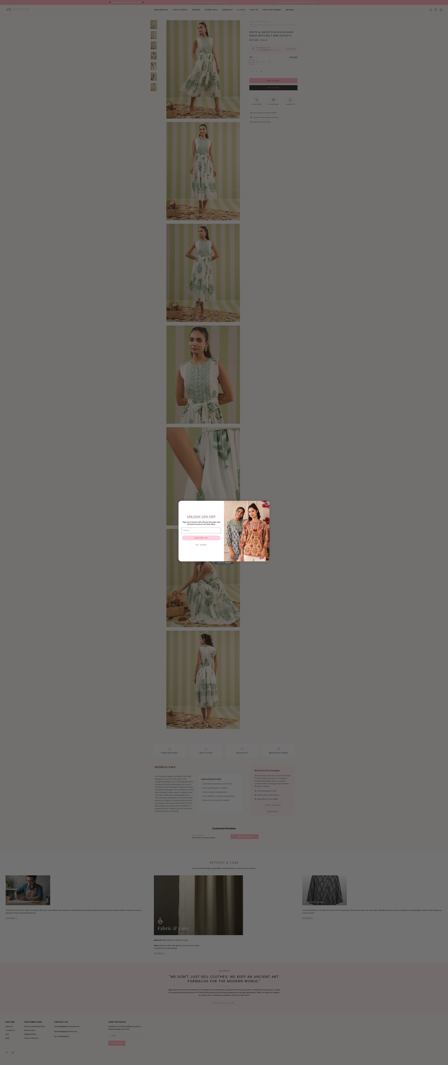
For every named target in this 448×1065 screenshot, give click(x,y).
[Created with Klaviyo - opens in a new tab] (224, 562)
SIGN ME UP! (201, 538)
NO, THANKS (201, 545)
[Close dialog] (266, 503)
